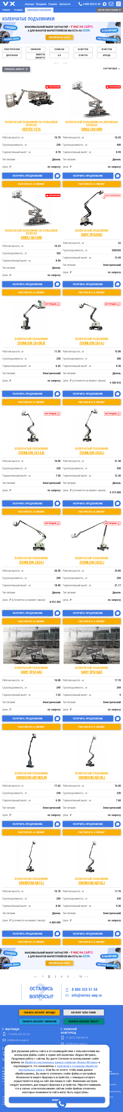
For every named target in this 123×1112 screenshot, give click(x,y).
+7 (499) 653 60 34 (18, 1034)
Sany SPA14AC (31, 670)
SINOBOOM (36, 49)
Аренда (29, 4)
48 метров (106, 49)
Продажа (41, 4)
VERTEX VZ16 (31, 126)
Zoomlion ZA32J (91, 560)
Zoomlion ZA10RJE (31, 341)
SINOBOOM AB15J (31, 881)
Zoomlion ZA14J (91, 341)
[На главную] (12, 3)
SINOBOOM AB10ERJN (31, 776)
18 (80, 976)
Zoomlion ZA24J (31, 560)
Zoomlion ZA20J (91, 451)
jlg (59, 55)
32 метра (83, 55)
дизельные (12, 55)
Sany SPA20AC (91, 233)
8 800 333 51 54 (84, 989)
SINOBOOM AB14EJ (91, 776)
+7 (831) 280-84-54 (77, 1037)
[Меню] (118, 3)
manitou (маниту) (40, 56)
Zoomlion (59, 49)
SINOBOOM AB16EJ (91, 881)
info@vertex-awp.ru (87, 995)
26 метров (83, 49)
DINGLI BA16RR (91, 126)
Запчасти (64, 4)
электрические (12, 49)
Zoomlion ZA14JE (31, 451)
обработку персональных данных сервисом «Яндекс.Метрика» (61, 1062)
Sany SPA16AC (91, 670)
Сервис (52, 4)
